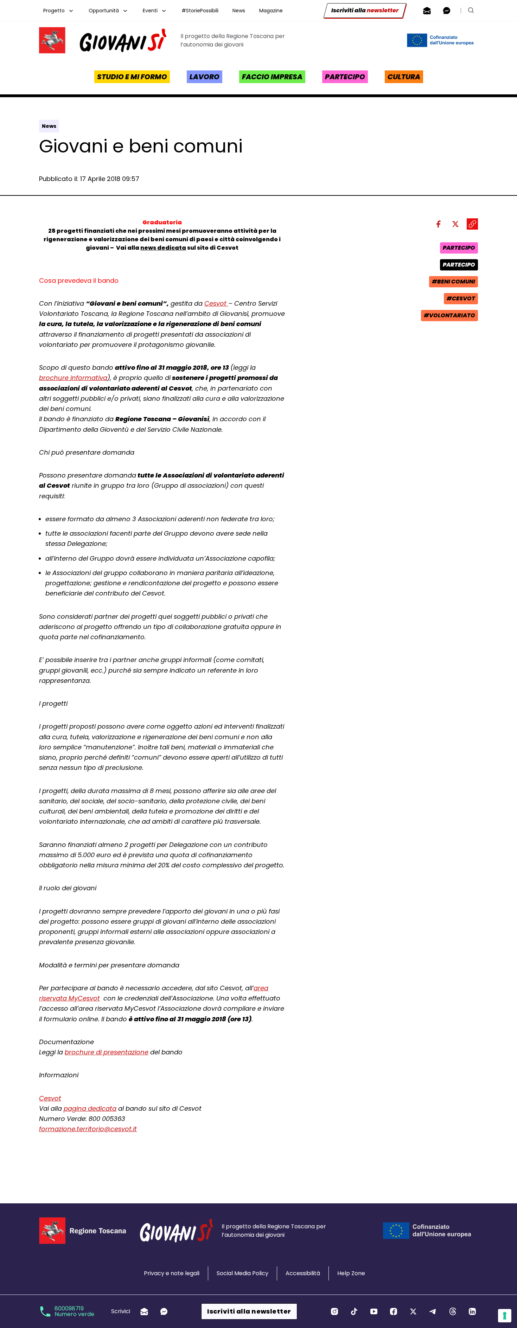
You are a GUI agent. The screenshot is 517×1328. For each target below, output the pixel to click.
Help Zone (351, 1273)
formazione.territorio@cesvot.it (88, 1128)
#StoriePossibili (199, 10)
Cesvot (216, 303)
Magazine (271, 10)
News (238, 10)
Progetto (54, 10)
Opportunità (104, 10)
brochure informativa (73, 377)
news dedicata (163, 248)
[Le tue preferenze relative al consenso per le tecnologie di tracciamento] (504, 1315)
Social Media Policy (242, 1273)
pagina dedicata (90, 1108)
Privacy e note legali (171, 1273)
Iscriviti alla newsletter (249, 1311)
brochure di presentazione (106, 1052)
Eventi (150, 10)
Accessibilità (303, 1273)
